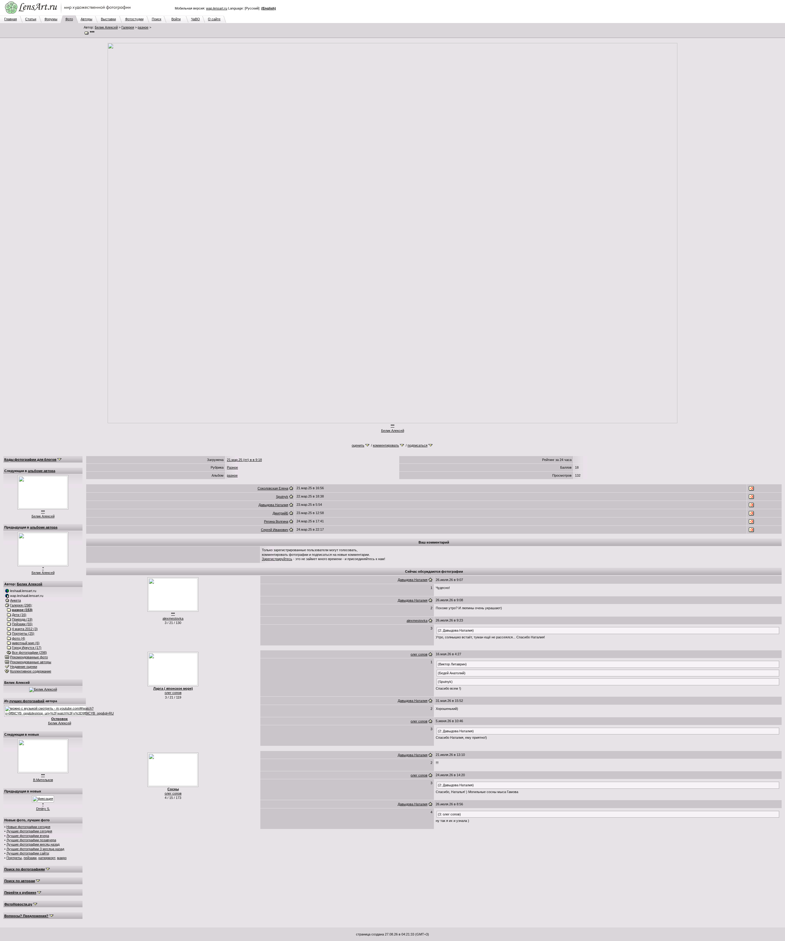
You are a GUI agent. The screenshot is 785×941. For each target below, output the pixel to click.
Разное (232, 467)
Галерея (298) (21, 605)
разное (143, 27)
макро (62, 858)
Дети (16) (19, 615)
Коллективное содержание (30, 671)
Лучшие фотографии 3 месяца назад (35, 849)
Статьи (30, 19)
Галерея (127, 27)
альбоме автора (41, 471)
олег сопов (173, 693)
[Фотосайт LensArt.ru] (69, 14)
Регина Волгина (276, 521)
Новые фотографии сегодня (28, 827)
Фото (69, 19)
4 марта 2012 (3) (25, 629)
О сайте (214, 19)
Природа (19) (22, 619)
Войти (176, 19)
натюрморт (46, 858)
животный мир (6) (26, 643)
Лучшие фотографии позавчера (31, 840)
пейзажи (30, 858)
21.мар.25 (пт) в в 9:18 (244, 460)
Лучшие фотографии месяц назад (32, 844)
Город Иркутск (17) (26, 647)
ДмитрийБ (280, 513)
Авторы (86, 19)
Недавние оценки (23, 666)
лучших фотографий (26, 701)
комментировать (386, 445)
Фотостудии (134, 19)
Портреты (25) (23, 633)
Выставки (108, 19)
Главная (10, 19)
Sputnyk (282, 496)
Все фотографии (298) (29, 652)
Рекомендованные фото (29, 657)
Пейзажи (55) (22, 624)
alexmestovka (173, 618)
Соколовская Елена (273, 488)
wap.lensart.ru (216, 8)
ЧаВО (195, 19)
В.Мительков (43, 780)
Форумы (50, 19)
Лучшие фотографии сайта (27, 853)
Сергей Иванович (274, 530)
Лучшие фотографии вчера (27, 836)
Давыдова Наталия (273, 505)
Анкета (15, 600)
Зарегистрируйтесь (277, 559)
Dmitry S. (43, 809)
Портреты (14, 858)
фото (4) (18, 638)
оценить (358, 445)
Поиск (156, 19)
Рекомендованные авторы (30, 662)
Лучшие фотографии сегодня (29, 831)
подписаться (417, 445)
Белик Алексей (106, 27)
